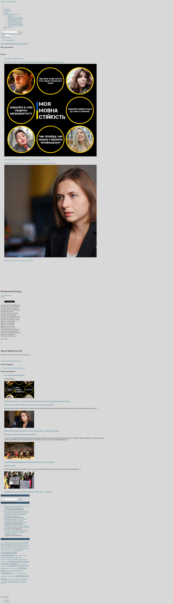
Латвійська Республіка (15, 19)
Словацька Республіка (15, 25)
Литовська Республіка (15, 17)
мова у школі (18, 559)
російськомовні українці (14, 571)
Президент (11, 546)
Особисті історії (10, 465)
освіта (3, 568)
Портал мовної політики (9, 1)
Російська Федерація (15, 22)
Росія (12, 548)
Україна (10, 16)
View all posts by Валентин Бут (11, 361)
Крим (23, 545)
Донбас (18, 543)
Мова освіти (4, 546)
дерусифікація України (20, 555)
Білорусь (3, 542)
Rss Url (6, 600)
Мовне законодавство (11, 14)
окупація (6, 566)
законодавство (12, 557)
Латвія (27, 545)
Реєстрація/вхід (9, 40)
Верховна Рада (10, 543)
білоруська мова (8, 550)
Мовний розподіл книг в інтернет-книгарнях (18, 260)
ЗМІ (22, 543)
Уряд (16, 548)
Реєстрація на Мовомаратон (13, 58)
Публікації (7, 11)
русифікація (7, 573)
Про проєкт (8, 27)
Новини (6, 9)
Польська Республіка (15, 20)
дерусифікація (7, 555)
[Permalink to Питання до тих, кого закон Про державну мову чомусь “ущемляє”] (19, 488)
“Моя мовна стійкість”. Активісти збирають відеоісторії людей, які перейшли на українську (34, 62)
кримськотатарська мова (7, 559)
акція (20, 548)
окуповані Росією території (19, 566)
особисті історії (9, 568)
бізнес (2, 550)
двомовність (18, 550)
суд (6, 576)
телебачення (11, 576)
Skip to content (5, 37)
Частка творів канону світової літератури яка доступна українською (26, 159)
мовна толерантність (22, 564)
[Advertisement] (55, 275)
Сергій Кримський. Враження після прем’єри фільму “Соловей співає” (29, 462)
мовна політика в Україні (15, 562)
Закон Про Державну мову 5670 (15, 544)
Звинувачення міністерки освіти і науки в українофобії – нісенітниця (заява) (29, 163)
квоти (19, 557)
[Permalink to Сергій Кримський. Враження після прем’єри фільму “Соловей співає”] (19, 458)
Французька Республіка (15, 24)
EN (5, 29)
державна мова (9, 552)
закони (3, 557)
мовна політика (15, 561)
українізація (13, 581)
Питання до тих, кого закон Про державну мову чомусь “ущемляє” (28, 492)
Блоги (6, 12)
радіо (15, 568)
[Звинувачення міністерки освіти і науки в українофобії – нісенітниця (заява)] (50, 211)
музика (2, 566)
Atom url (7, 601)
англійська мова (25, 548)
